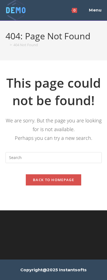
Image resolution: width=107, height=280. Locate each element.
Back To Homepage (53, 179)
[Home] (6, 44)
